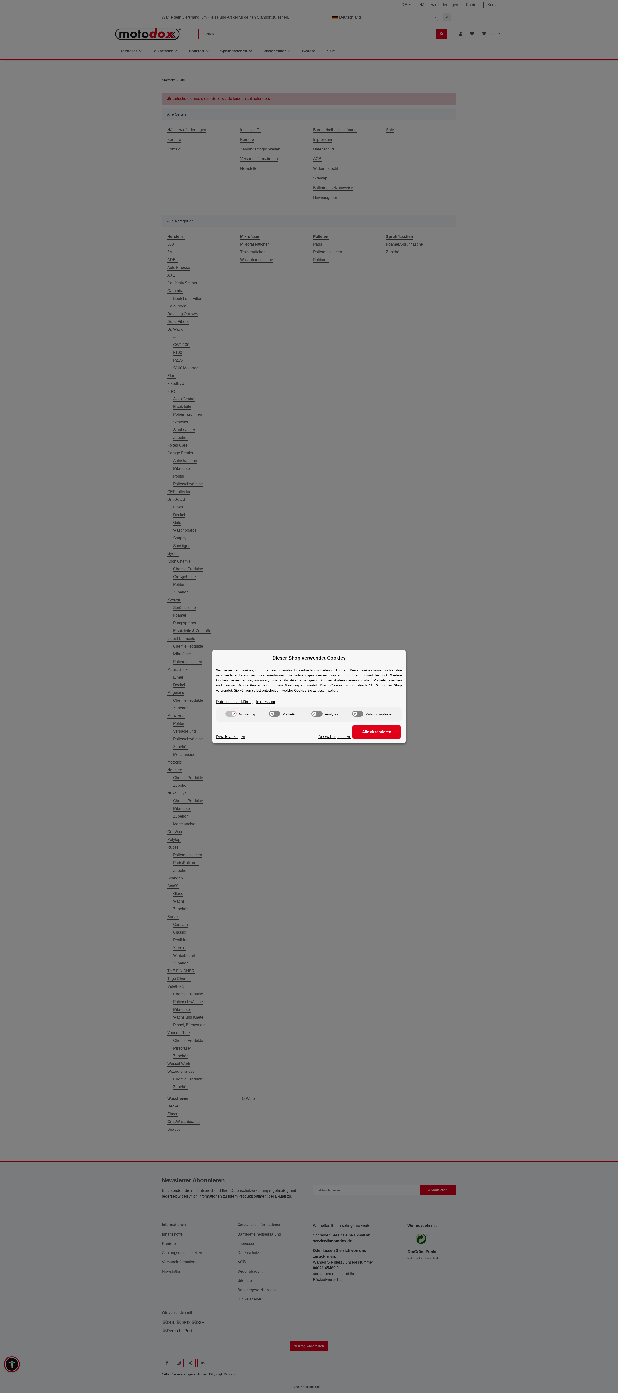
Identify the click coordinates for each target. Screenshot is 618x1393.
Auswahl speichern (334, 737)
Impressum (265, 702)
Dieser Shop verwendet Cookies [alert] (309, 658)
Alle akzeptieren (376, 732)
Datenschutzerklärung (235, 702)
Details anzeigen (230, 737)
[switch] (231, 714)
